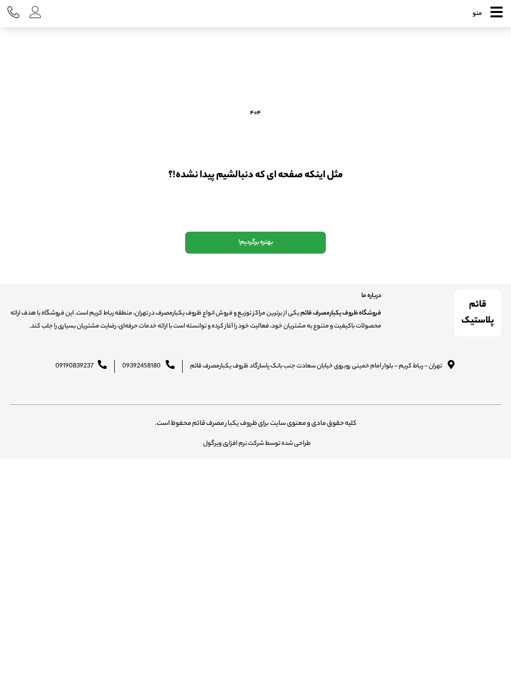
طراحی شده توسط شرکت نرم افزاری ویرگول (257, 443)
